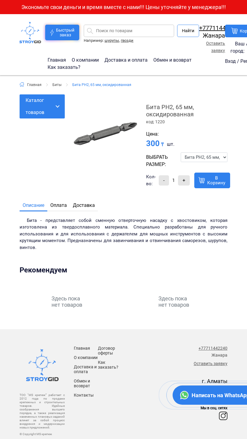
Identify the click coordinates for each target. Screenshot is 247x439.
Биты (56, 85)
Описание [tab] (33, 205)
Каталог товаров (35, 106)
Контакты (84, 395)
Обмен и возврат (172, 60)
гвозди (127, 40)
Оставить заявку (210, 363)
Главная (57, 60)
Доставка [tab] (84, 205)
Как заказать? (64, 67)
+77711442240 (219, 28)
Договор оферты (106, 350)
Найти (188, 30)
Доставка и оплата (127, 60)
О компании (86, 60)
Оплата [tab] (58, 205)
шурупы (112, 40)
